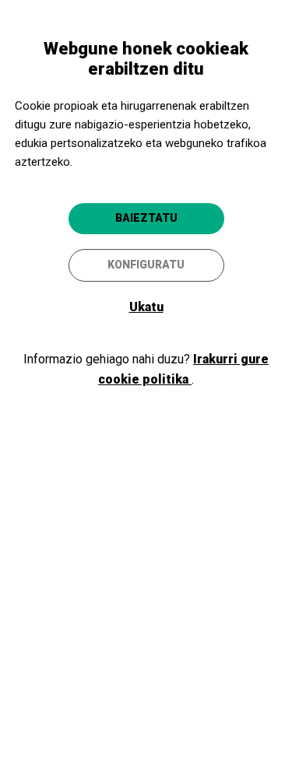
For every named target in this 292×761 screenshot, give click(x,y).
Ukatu (146, 307)
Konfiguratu (146, 264)
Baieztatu (146, 218)
